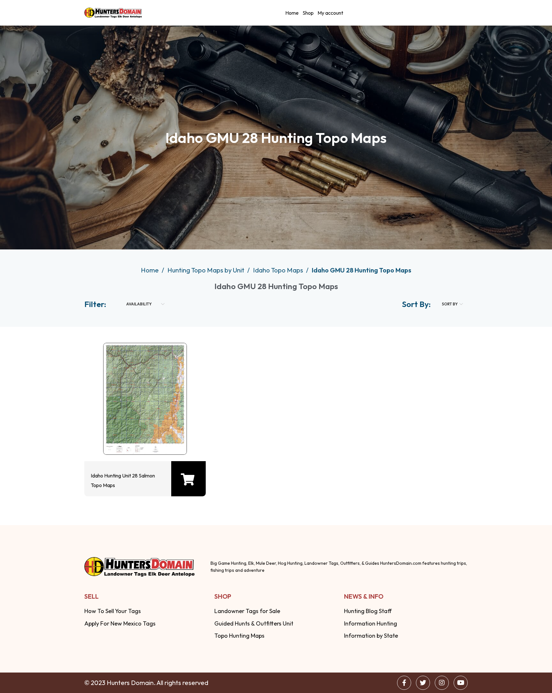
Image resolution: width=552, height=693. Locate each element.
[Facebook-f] (404, 683)
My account (330, 13)
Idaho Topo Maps (278, 270)
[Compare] (164, 437)
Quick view (123, 437)
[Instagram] (442, 683)
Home (292, 13)
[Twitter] (423, 683)
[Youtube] (461, 683)
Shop (308, 13)
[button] (188, 479)
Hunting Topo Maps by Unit (206, 270)
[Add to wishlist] (143, 437)
